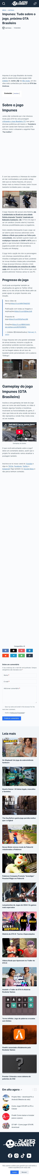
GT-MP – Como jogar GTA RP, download (23, 1126)
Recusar (24, 1172)
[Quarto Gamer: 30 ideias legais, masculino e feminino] (19, 776)
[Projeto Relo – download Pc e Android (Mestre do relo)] (6, 1098)
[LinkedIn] (29, 650)
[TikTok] (22, 1155)
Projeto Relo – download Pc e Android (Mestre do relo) (23, 1098)
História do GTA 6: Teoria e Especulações (18, 934)
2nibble (5, 81)
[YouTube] (29, 1155)
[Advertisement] (19, 53)
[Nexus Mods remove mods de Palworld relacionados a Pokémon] (19, 834)
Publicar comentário (11, 718)
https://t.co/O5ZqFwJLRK (18, 319)
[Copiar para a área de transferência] (29, 655)
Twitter (25, 466)
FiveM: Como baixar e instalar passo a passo (23, 1116)
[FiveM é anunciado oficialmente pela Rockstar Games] (19, 1034)
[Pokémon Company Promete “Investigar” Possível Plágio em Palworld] (19, 863)
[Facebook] (5, 650)
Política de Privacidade (17, 713)
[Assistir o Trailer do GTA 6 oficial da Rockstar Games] (19, 976)
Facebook (18, 466)
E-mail (6, 681)
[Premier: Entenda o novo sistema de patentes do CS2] (19, 1063)
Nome (6, 675)
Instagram (6, 469)
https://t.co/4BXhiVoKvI (21, 324)
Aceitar (14, 1172)
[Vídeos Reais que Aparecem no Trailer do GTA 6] (19, 947)
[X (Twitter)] (13, 650)
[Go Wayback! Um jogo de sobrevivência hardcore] (19, 747)
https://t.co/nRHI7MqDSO (20, 303)
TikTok (10, 466)
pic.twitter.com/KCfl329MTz (15, 327)
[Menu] (35, 3)
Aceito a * (15, 713)
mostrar (16, 93)
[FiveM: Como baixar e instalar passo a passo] (6, 1116)
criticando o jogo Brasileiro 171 (14, 121)
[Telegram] (13, 655)
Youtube (29, 464)
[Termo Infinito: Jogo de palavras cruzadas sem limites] (19, 1005)
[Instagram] (16, 1155)
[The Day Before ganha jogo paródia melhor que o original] (19, 805)
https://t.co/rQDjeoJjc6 (23, 311)
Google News (29, 469)
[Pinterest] (21, 650)
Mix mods (26, 81)
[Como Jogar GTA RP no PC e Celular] (6, 1107)
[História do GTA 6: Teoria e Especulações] (19, 921)
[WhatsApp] (21, 655)
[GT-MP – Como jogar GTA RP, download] (6, 1126)
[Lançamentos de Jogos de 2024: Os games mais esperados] (19, 892)
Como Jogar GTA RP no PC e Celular (22, 1107)
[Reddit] (5, 655)
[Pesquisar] (3, 3)
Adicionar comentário (12, 688)
